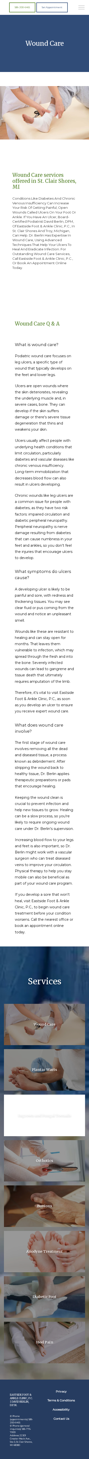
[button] (82, 8)
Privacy (61, 1391)
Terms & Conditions (61, 1400)
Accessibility (61, 1409)
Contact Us (61, 1418)
